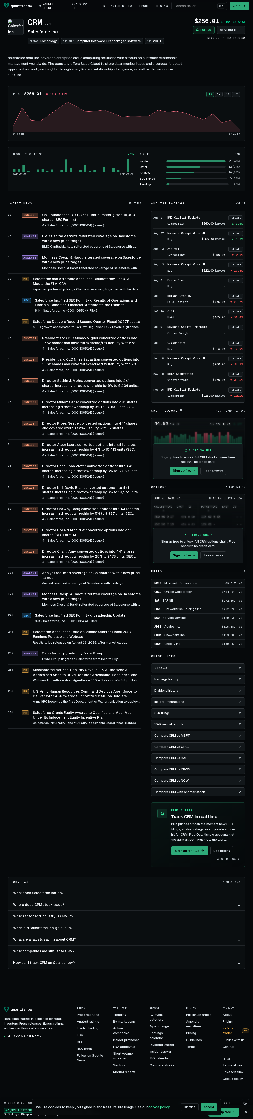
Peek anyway (213, 471)
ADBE (157, 627)
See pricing (221, 851)
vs (240, 583)
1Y (236, 94)
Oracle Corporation (178, 592)
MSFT (157, 583)
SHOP (157, 644)
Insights (116, 6)
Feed (101, 6)
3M (227, 94)
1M (218, 94)
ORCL (157, 592)
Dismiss (189, 1107)
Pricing (161, 6)
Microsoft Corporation (180, 583)
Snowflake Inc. (174, 635)
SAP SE (168, 601)
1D (210, 94)
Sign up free (182, 470)
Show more (16, 75)
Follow (205, 30)
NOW (157, 618)
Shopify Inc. (172, 644)
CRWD (157, 609)
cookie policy (159, 1107)
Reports (144, 6)
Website (230, 30)
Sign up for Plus (187, 851)
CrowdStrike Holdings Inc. (183, 609)
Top (131, 6)
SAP (157, 601)
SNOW (157, 635)
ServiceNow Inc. (174, 618)
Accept (209, 1107)
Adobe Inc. (172, 627)
